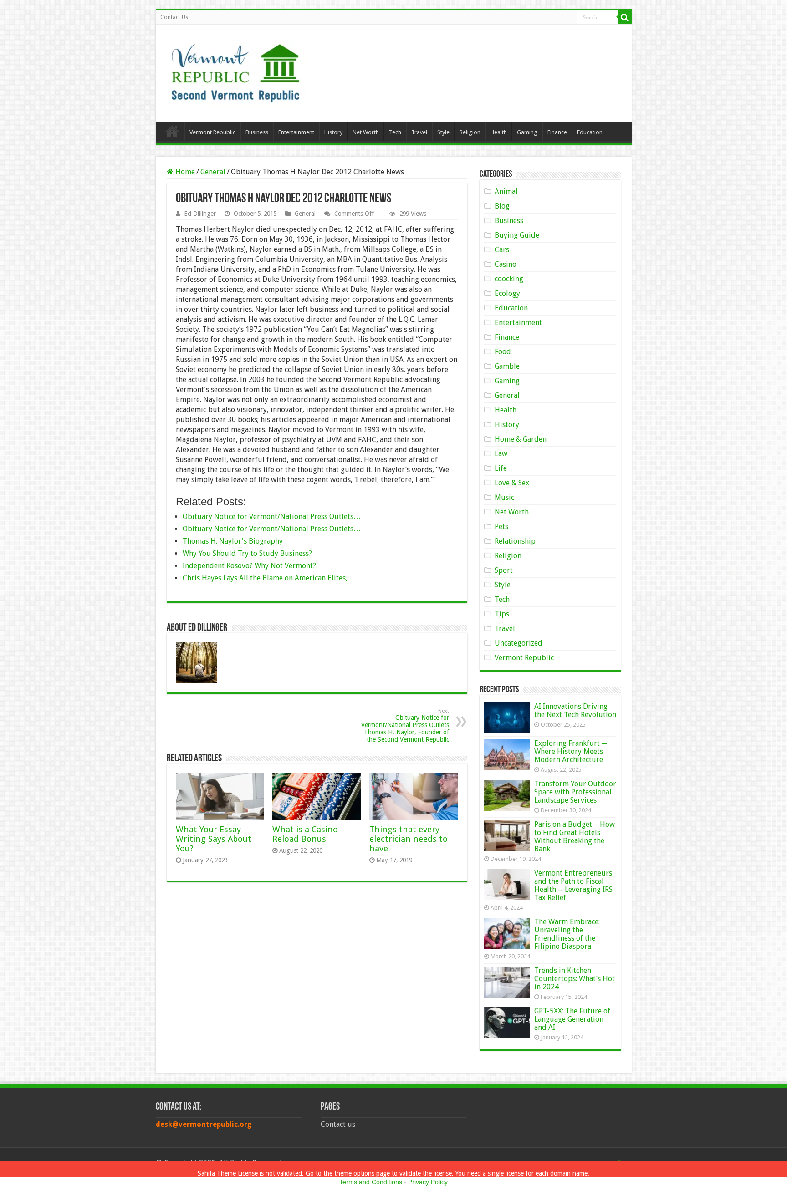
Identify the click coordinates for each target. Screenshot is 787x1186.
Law (501, 453)
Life (501, 468)
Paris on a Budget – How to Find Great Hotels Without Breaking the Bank (574, 836)
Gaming (527, 132)
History (333, 132)
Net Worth (366, 132)
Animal (506, 191)
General (212, 172)
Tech (395, 132)
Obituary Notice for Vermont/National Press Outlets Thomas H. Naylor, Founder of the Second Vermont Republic (405, 725)
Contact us (338, 1124)
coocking (509, 279)
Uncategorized (518, 643)
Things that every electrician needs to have (408, 839)
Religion (470, 132)
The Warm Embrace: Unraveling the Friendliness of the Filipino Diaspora (567, 934)
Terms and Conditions (370, 1182)
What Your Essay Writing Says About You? (213, 839)
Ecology (507, 293)
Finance (557, 132)
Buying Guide (517, 235)
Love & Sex (512, 482)
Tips (502, 614)
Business (256, 132)
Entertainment (296, 132)
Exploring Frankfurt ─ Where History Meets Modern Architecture (570, 751)
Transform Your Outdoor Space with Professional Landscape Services (575, 791)
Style (443, 132)
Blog (502, 206)
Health (499, 132)
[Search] (625, 17)
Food (503, 351)
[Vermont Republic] (235, 70)
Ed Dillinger (200, 213)
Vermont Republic (212, 132)
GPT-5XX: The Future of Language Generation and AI (572, 1019)
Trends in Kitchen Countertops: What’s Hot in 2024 (574, 978)
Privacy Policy (428, 1182)
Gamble (507, 366)
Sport (504, 570)
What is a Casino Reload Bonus (305, 834)
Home (172, 131)
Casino (505, 264)
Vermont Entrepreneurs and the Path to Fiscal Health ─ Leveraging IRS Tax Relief (573, 885)
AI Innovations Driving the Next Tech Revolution (575, 710)
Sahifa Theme (217, 1173)
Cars (502, 249)
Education (590, 132)
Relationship (515, 541)
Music (504, 497)
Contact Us (174, 17)
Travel (419, 132)
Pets (501, 526)
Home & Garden (521, 439)
